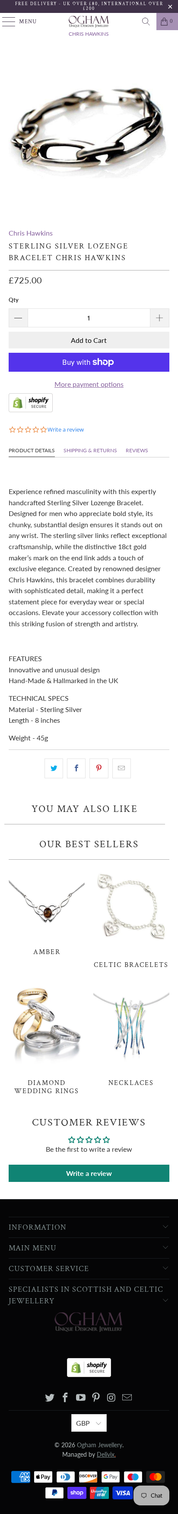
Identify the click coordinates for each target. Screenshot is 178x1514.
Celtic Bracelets (131, 916)
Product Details (32, 450)
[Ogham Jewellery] (89, 21)
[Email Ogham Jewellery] (127, 1398)
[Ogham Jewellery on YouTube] (80, 1398)
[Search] (146, 21)
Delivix (106, 1454)
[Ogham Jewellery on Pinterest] (96, 1398)
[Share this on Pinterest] (98, 768)
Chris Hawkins (31, 233)
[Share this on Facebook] (76, 768)
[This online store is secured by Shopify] (31, 409)
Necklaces (131, 1034)
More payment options (89, 384)
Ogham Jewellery (99, 1445)
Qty (14, 299)
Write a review (89, 1173)
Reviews (137, 450)
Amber (47, 910)
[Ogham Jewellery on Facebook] (65, 1398)
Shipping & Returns (90, 450)
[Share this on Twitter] (53, 768)
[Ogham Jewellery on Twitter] (50, 1398)
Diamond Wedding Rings (47, 1038)
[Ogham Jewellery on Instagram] (111, 1398)
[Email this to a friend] (121, 768)
